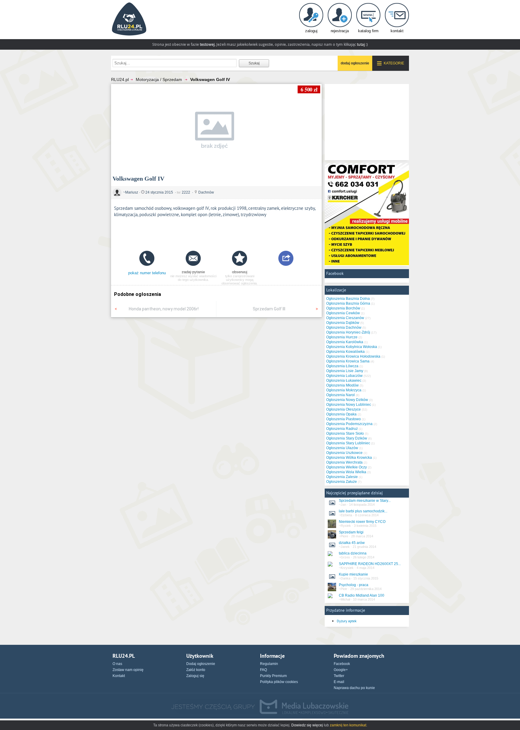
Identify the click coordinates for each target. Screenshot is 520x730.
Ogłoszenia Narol (340, 395)
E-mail (339, 682)
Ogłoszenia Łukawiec (343, 380)
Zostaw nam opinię (128, 670)
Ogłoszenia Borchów (343, 308)
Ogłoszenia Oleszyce (343, 409)
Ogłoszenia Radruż (342, 429)
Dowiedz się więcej (307, 725)
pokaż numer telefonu (147, 273)
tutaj (361, 44)
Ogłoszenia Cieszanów (345, 318)
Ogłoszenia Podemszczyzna (349, 424)
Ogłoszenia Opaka (341, 414)
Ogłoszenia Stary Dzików (346, 438)
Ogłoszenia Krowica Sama (348, 361)
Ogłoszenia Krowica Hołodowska (353, 356)
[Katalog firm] (368, 20)
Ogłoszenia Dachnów (343, 327)
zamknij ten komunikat (348, 725)
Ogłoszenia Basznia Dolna (348, 299)
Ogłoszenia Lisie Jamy (344, 371)
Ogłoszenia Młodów (342, 385)
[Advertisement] (216, 233)
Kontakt (119, 676)
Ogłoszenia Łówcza (342, 366)
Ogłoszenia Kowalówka (345, 351)
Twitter (339, 676)
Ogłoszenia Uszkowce (344, 453)
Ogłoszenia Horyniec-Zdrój (348, 332)
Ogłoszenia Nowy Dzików (347, 400)
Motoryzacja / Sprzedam (159, 79)
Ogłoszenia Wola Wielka (346, 472)
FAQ (263, 670)
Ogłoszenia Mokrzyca (343, 390)
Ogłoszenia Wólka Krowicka (349, 457)
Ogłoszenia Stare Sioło (345, 433)
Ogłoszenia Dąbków (342, 323)
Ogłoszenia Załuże (341, 482)
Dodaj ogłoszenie (200, 664)
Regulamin (269, 664)
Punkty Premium (273, 676)
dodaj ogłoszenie (355, 63)
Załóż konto (195, 670)
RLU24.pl (120, 79)
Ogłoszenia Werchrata (344, 462)
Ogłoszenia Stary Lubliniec (348, 443)
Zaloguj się (195, 676)
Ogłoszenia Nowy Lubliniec (348, 404)
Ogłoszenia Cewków (343, 313)
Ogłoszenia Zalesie (342, 477)
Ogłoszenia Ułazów (342, 448)
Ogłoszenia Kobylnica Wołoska (351, 347)
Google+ (341, 670)
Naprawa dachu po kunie (354, 688)
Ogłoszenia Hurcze (342, 337)
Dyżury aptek (347, 621)
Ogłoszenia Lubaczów (344, 376)
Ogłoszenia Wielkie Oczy (346, 467)
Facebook (342, 664)
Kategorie (394, 63)
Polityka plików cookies (279, 682)
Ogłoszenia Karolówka (344, 342)
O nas (117, 664)
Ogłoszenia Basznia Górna (348, 303)
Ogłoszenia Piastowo (343, 419)
